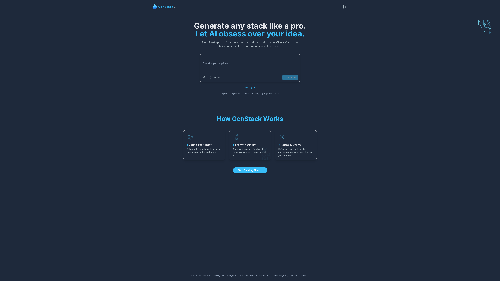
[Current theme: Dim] (345, 7)
